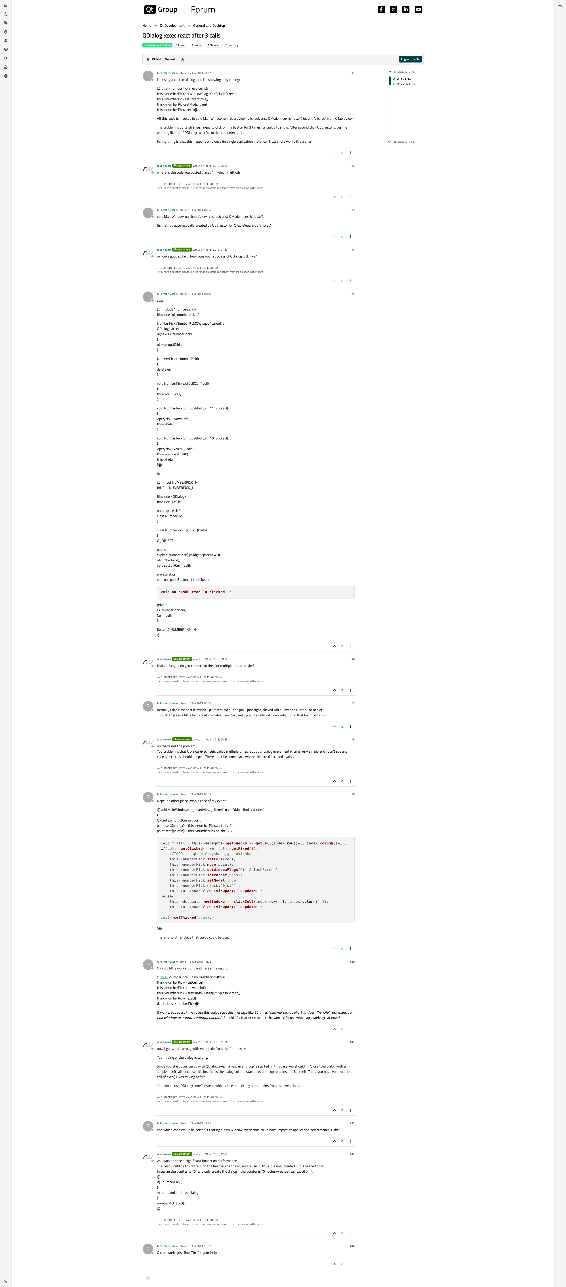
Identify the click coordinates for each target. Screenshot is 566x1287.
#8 (353, 739)
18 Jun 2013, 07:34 (199, 210)
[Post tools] (351, 152)
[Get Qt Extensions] (6, 67)
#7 (353, 703)
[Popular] (6, 31)
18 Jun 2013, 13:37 (199, 1246)
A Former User (166, 73)
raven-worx (164, 165)
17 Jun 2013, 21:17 (199, 73)
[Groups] (6, 49)
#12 (352, 1123)
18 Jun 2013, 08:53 (216, 739)
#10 (352, 961)
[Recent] (6, 14)
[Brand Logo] (179, 9)
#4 (353, 249)
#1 (353, 73)
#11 (352, 1042)
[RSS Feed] (182, 59)
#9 (353, 794)
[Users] (6, 40)
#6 (353, 659)
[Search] (6, 58)
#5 (353, 293)
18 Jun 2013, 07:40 (199, 293)
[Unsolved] (6, 75)
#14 (352, 1246)
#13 (352, 1154)
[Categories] (6, 5)
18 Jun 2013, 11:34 (216, 1042)
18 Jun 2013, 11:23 (199, 961)
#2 (353, 165)
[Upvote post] (334, 152)
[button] (6, 1281)
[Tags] (6, 22)
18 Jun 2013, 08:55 (199, 794)
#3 (353, 210)
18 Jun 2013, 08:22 (216, 659)
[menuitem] (560, 5)
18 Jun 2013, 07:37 (216, 249)
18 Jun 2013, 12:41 (216, 1154)
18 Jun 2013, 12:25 (199, 1123)
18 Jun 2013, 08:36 (199, 703)
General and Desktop (159, 45)
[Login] (560, 5)
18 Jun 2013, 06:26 (216, 165)
